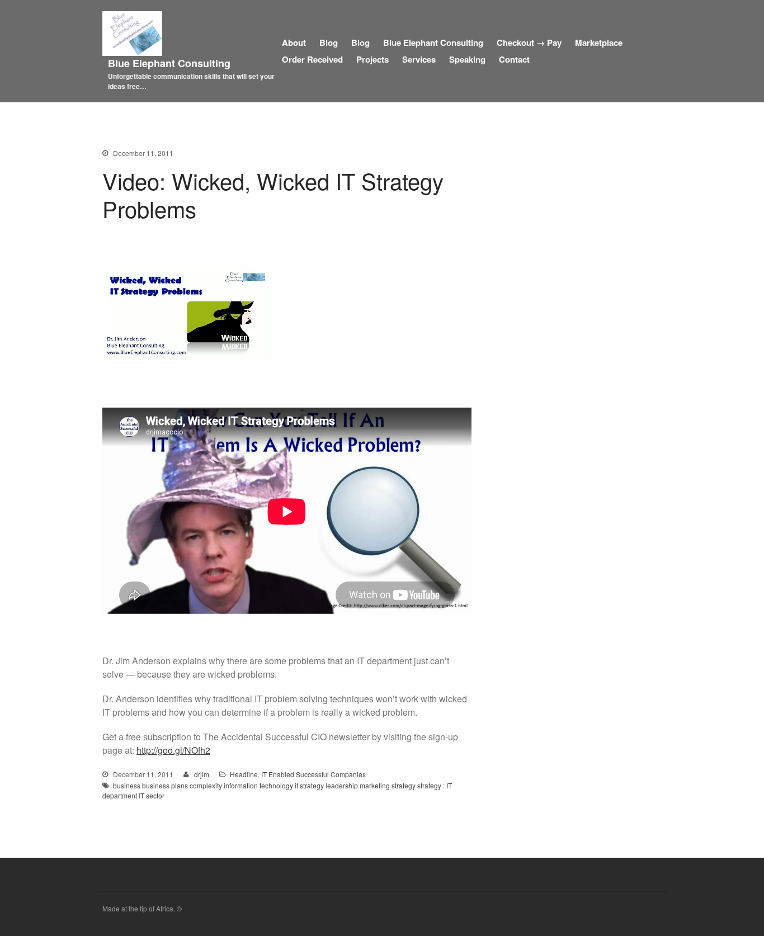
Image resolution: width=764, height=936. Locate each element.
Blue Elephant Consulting (169, 63)
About (294, 42)
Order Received (312, 59)
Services (419, 59)
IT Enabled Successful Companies (313, 774)
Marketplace (598, 42)
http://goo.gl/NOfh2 (173, 750)
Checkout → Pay (529, 42)
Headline (244, 774)
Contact (514, 59)
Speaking (467, 59)
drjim (201, 774)
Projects (372, 59)
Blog (328, 42)
